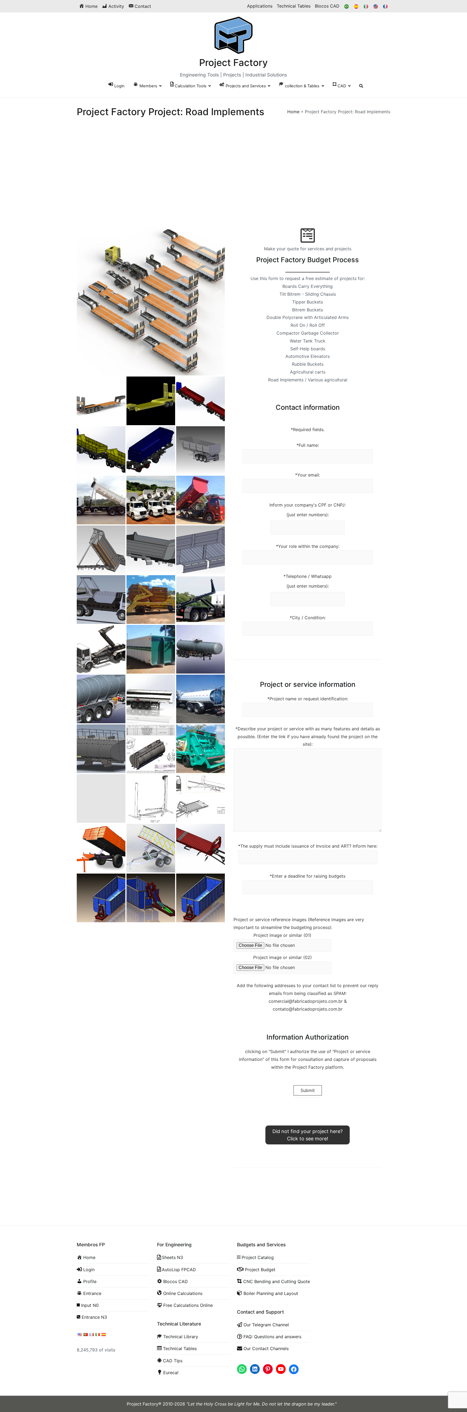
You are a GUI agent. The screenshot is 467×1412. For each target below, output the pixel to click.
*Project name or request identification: (307, 698)
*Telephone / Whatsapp (307, 576)
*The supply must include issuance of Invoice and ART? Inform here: (307, 846)
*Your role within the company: (307, 546)
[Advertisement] (233, 187)
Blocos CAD (327, 6)
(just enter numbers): (307, 514)
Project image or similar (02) (282, 957)
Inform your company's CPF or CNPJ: (307, 505)
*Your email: (307, 475)
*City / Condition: (308, 617)
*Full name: (307, 445)
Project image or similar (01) (282, 935)
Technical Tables (294, 6)
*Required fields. (308, 429)
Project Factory (233, 62)
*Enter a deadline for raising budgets (307, 876)
